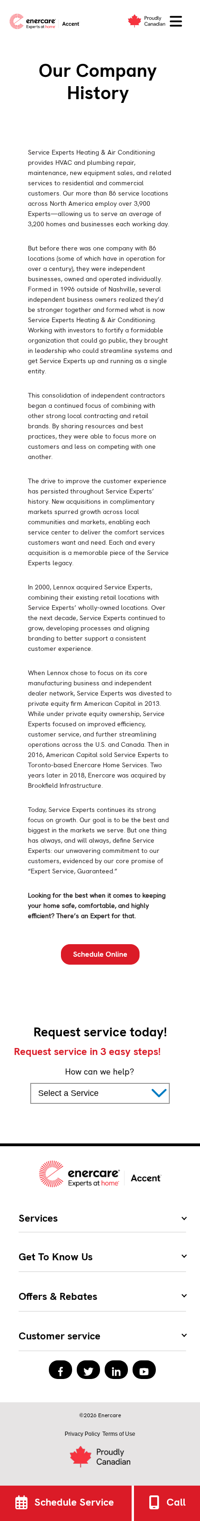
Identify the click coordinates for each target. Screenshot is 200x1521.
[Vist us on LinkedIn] (116, 1369)
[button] (176, 21)
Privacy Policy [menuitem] (82, 1434)
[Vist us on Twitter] (88, 1369)
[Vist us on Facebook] (60, 1369)
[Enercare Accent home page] (46, 21)
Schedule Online (100, 954)
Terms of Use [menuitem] (118, 1434)
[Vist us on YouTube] (144, 1369)
